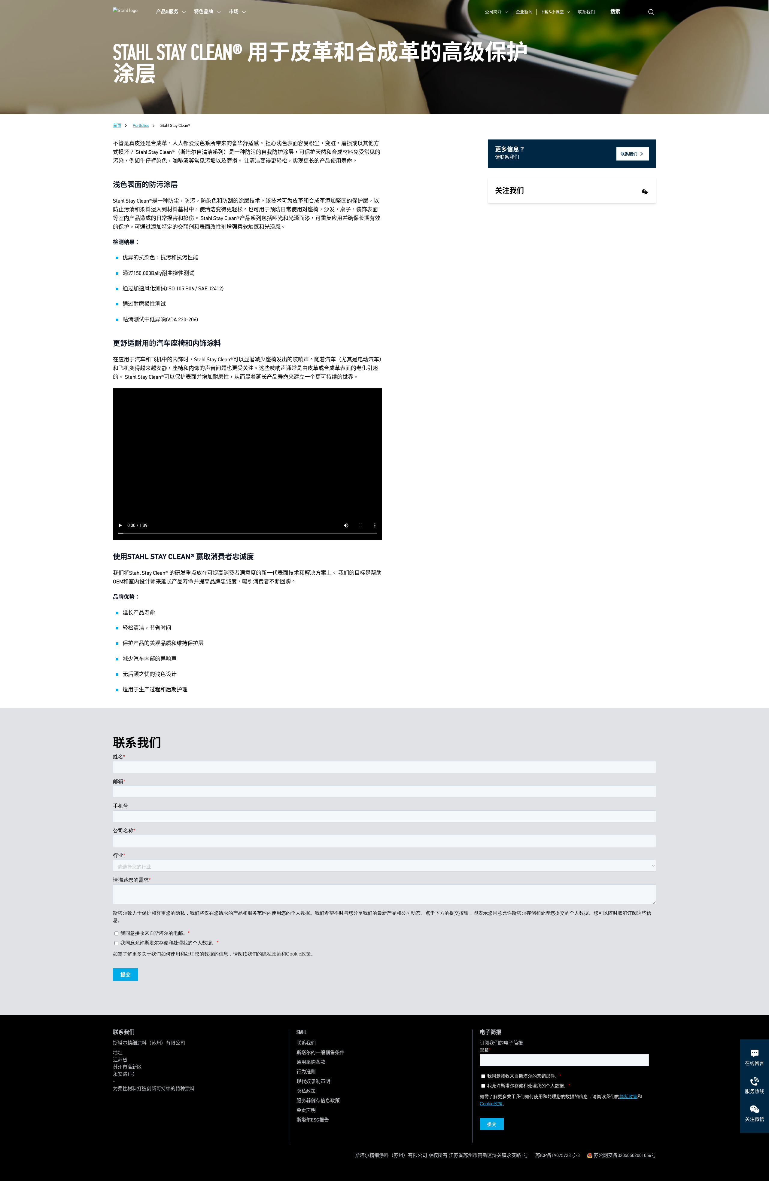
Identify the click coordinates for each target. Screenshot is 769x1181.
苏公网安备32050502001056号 (624, 1155)
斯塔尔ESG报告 (312, 1120)
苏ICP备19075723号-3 (557, 1155)
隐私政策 (306, 1091)
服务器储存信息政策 (318, 1101)
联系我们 (586, 12)
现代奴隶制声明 (313, 1081)
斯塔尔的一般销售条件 (320, 1053)
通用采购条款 (310, 1062)
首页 (117, 126)
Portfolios (141, 126)
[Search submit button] (651, 12)
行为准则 (306, 1072)
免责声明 (306, 1110)
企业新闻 (524, 12)
